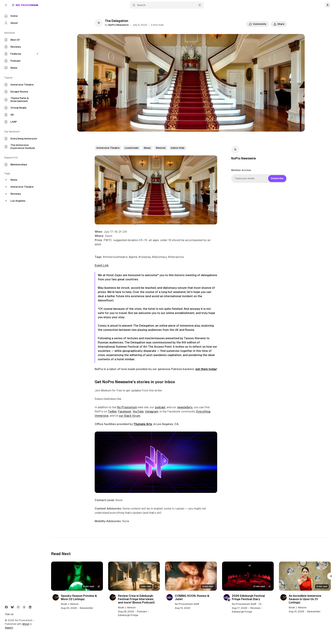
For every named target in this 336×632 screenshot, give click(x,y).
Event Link (102, 265)
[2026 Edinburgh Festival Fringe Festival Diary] (248, 576)
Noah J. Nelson (70, 604)
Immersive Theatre (108, 147)
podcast (160, 407)
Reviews (255, 608)
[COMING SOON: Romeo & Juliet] (191, 576)
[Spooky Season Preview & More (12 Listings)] (77, 576)
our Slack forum (129, 415)
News (147, 147)
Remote (161, 147)
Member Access (241, 170)
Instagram (151, 411)
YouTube (138, 411)
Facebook (124, 411)
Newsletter (86, 608)
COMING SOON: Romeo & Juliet (192, 597)
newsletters (184, 407)
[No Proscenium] (25, 5)
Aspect (9, 627)
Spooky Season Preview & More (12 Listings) (79, 597)
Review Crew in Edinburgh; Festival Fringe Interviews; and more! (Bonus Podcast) (136, 599)
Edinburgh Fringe (128, 615)
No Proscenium (127, 407)
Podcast (142, 611)
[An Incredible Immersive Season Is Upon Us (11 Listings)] (305, 576)
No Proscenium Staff (187, 604)
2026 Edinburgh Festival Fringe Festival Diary (248, 597)
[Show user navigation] (327, 5)
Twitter (112, 411)
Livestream (132, 147)
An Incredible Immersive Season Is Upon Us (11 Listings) (305, 599)
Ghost (25, 624)
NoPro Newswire (118, 24)
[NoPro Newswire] (99, 23)
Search (141, 5)
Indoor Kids (177, 147)
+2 (260, 604)
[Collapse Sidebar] (6, 5)
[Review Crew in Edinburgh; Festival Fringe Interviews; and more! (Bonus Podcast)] (134, 576)
